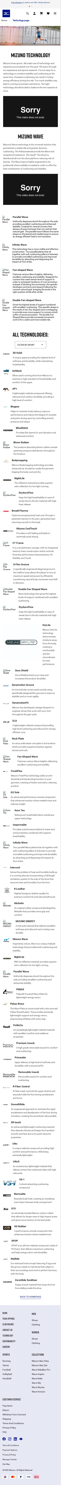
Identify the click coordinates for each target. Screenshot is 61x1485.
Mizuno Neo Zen (39, 1365)
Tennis (6, 1365)
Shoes (35, 1320)
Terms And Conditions (13, 1423)
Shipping (7, 1419)
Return (6, 1410)
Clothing (36, 1324)
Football (6, 1369)
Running (7, 1361)
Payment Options (10, 1450)
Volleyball (7, 1374)
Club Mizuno (8, 1324)
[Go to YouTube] (21, 1439)
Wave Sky (36, 1383)
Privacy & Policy (9, 1455)
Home (4, 20)
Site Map (6, 1464)
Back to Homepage (30, 1296)
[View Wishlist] (48, 13)
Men (34, 1314)
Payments (7, 1405)
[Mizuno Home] (6, 13)
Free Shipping (16, 3)
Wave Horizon (38, 1391)
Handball (7, 1378)
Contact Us (8, 1330)
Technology (8, 1335)
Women (35, 1332)
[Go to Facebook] (4, 1439)
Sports (6, 1354)
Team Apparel (9, 1318)
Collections (38, 1354)
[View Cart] (41, 13)
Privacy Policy (9, 1427)
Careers (6, 1346)
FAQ (5, 1432)
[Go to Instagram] (9, 1439)
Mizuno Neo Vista (40, 1361)
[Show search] (27, 13)
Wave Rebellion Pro (41, 1369)
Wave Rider (37, 1378)
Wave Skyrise (38, 1387)
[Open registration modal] (34, 13)
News (5, 1313)
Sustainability (9, 1341)
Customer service (12, 1399)
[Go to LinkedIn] (15, 1439)
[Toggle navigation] (55, 13)
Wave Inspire (38, 1374)
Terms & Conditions (11, 1445)
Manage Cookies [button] (10, 1459)
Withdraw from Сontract (14, 1414)
